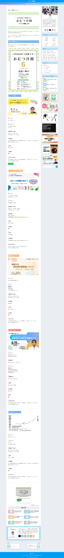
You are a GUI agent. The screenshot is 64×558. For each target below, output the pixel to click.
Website (34, 537)
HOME (32, 553)
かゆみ (51, 52)
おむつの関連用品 (46, 72)
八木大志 (50, 17)
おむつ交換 (44, 52)
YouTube (31, 537)
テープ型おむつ (54, 40)
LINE (28, 537)
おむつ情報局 (32, 1)
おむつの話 (37, 505)
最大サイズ (54, 55)
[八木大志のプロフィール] (50, 14)
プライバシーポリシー (25, 555)
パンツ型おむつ (46, 40)
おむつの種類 (46, 68)
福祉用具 (52, 57)
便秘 (48, 55)
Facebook (22, 537)
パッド (46, 45)
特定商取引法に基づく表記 (38, 555)
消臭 (46, 57)
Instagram (25, 537)
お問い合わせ (31, 555)
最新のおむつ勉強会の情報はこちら (32, 3)
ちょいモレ (54, 52)
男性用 (49, 57)
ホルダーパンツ (54, 45)
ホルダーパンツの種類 (47, 70)
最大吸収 (44, 57)
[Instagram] (48, 30)
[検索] (57, 167)
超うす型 (55, 57)
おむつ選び (48, 52)
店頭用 (51, 55)
